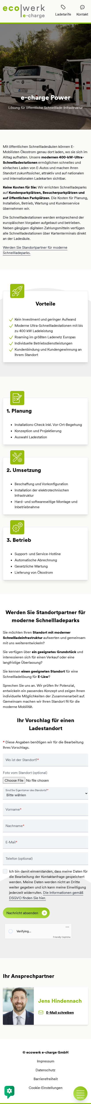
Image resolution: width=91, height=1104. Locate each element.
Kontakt (82, 14)
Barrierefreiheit (46, 1079)
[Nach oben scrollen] (80, 1078)
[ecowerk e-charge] (24, 11)
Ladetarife (63, 14)
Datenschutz (45, 1070)
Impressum (45, 1061)
